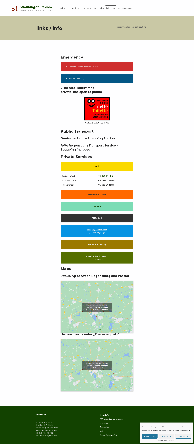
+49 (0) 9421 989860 (106, 180)
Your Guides (98, 8)
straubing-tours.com (36, 7)
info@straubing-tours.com (46, 436)
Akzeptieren (149, 436)
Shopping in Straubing (97, 230)
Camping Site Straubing (97, 256)
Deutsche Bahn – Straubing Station (88, 138)
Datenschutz (171, 440)
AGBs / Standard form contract (111, 419)
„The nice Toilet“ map (77, 88)
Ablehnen (166, 436)
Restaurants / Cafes (97, 194)
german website (125, 8)
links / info (110, 8)
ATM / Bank (97, 218)
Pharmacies (97, 206)
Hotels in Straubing (97, 244)
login (102, 431)
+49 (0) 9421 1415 (105, 176)
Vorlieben (183, 436)
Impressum (104, 423)
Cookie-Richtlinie (162, 440)
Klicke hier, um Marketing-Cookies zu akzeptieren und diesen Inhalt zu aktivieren (97, 307)
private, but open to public (81, 92)
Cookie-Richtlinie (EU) (108, 435)
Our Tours (86, 8)
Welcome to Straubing (69, 8)
